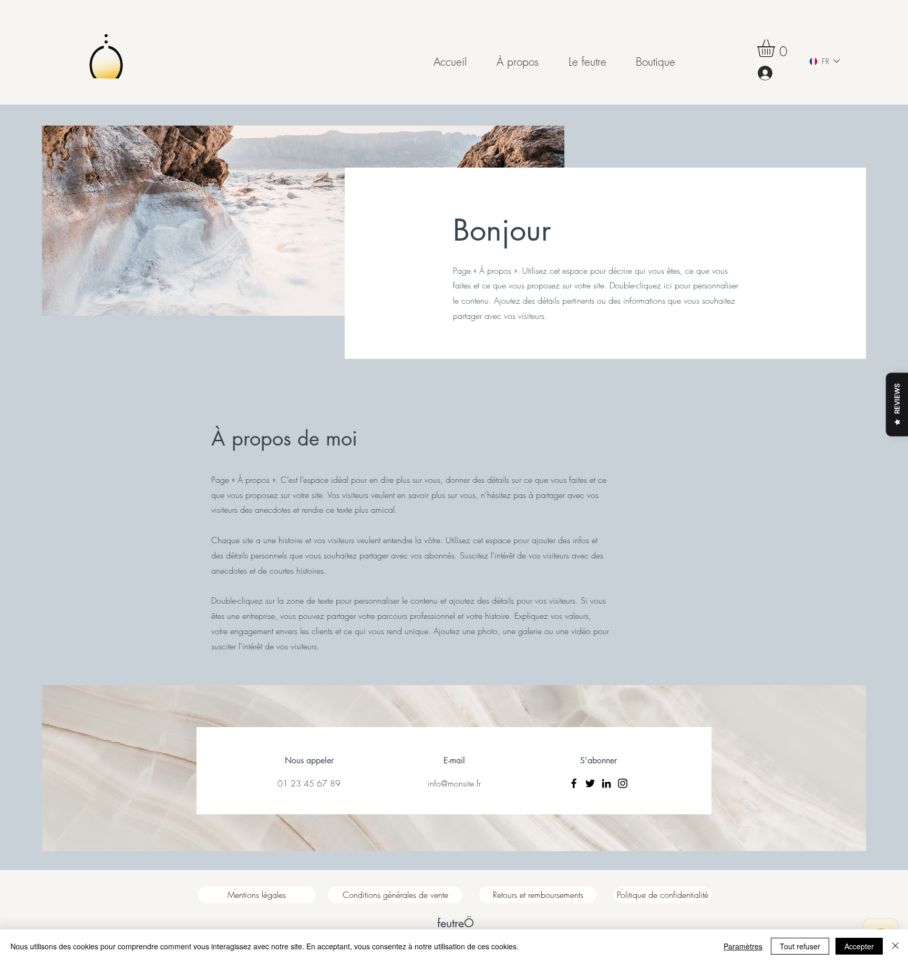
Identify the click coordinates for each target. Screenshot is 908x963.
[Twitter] (590, 783)
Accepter (859, 946)
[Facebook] (573, 783)
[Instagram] (622, 783)
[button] (776, 48)
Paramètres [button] (743, 946)
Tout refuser (800, 946)
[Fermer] (895, 946)
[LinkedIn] (606, 783)
